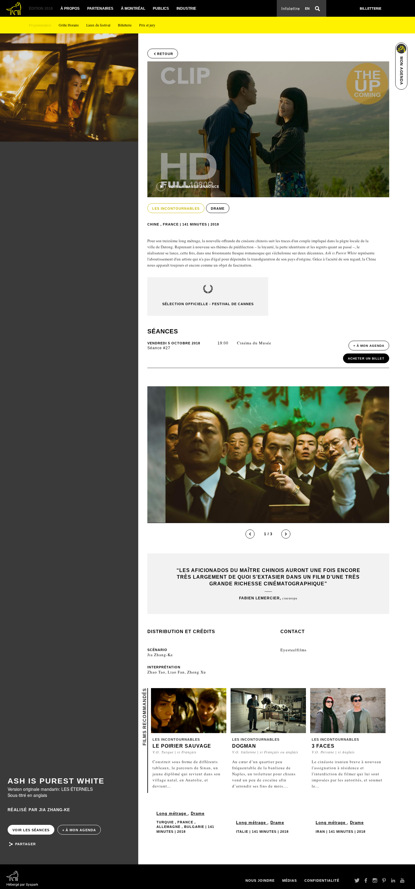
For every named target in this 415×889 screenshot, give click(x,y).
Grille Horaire (69, 24)
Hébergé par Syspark (22, 884)
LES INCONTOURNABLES (176, 208)
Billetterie (125, 24)
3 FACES (323, 746)
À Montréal (133, 8)
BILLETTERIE (370, 8)
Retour (165, 54)
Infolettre (290, 8)
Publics (161, 8)
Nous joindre (260, 880)
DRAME (218, 208)
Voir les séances (31, 830)
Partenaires (100, 8)
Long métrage (172, 813)
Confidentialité (321, 880)
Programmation (40, 24)
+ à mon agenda (79, 830)
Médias (289, 880)
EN (307, 8)
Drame (197, 813)
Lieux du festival (98, 24)
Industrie (186, 8)
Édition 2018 (41, 8)
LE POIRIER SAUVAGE (182, 746)
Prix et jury (147, 24)
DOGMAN (244, 746)
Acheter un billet (366, 358)
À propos (70, 8)
